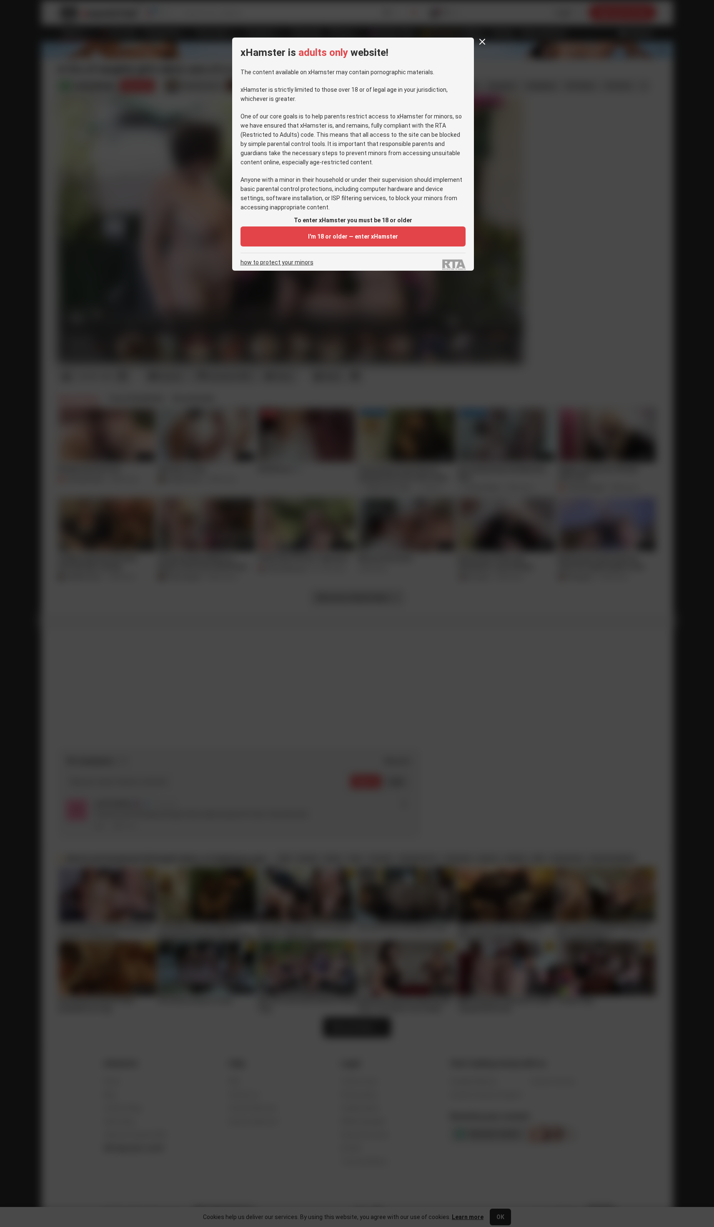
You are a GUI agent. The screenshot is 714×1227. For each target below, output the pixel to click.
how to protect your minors (277, 262)
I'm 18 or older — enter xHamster (353, 236)
